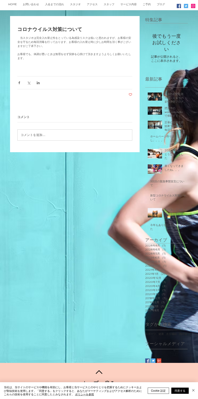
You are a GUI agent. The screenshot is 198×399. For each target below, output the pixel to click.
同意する (180, 390)
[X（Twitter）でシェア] (29, 83)
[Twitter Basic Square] (153, 360)
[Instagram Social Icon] (193, 6)
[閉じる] (193, 390)
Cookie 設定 (158, 390)
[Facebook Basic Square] (147, 360)
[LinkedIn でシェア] (38, 83)
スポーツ (150, 333)
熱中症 (183, 333)
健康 (161, 333)
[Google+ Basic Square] (159, 360)
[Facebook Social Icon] (179, 6)
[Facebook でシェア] (19, 83)
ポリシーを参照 (84, 394)
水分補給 (171, 333)
